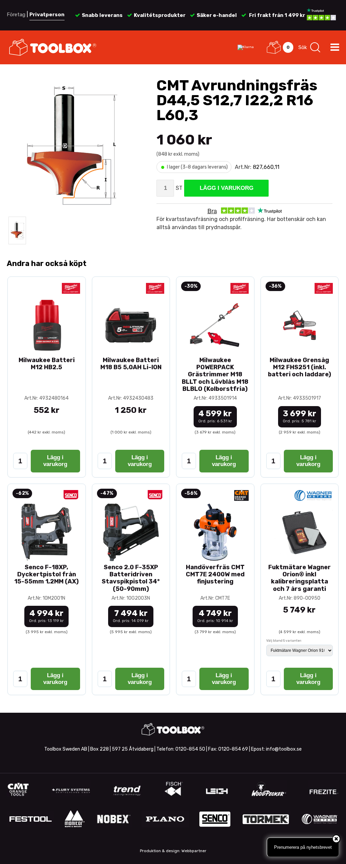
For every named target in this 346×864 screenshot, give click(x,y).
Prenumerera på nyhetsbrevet (303, 847)
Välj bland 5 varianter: (284, 641)
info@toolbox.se (284, 749)
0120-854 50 (190, 749)
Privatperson (47, 15)
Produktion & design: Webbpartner (173, 850)
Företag (16, 15)
